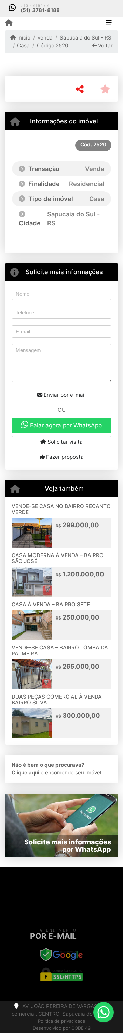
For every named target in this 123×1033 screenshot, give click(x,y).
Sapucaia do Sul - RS (85, 37)
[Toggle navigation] (109, 23)
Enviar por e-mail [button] (64, 395)
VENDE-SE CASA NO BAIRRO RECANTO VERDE (61, 509)
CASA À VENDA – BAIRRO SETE (51, 604)
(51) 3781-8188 (40, 10)
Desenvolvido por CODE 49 (62, 1028)
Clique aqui (25, 772)
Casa (23, 45)
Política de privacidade (61, 1021)
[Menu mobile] (8, 23)
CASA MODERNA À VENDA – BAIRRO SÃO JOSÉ (58, 558)
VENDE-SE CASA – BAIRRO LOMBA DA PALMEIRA (60, 650)
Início (23, 37)
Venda (45, 37)
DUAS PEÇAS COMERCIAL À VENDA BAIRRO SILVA (57, 699)
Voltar (105, 45)
